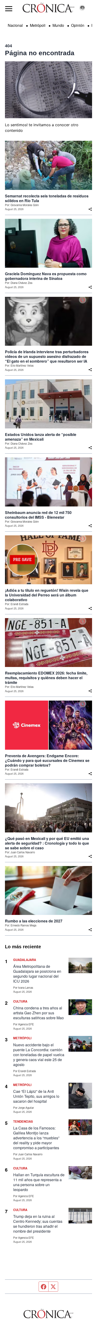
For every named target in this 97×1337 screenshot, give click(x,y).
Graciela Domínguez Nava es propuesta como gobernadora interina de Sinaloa (46, 276)
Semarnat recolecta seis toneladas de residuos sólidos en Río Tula (47, 198)
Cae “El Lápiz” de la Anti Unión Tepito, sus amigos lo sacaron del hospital (36, 1096)
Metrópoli (37, 25)
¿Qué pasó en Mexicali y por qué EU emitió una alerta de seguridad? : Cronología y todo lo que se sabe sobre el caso (47, 843)
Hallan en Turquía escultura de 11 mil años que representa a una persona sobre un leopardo (39, 1182)
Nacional (15, 25)
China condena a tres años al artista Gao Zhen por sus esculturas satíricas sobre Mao (38, 1012)
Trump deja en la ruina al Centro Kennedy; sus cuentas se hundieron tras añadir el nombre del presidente (37, 1224)
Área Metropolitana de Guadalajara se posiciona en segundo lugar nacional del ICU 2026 (37, 974)
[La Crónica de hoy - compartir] (90, 209)
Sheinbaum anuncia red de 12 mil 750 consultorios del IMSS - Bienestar (38, 515)
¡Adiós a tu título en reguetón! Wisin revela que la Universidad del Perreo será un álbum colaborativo (46, 595)
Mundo (58, 25)
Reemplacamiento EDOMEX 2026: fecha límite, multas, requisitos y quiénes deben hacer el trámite (46, 678)
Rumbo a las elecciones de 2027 (33, 921)
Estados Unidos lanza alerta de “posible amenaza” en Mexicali (40, 437)
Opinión (77, 25)
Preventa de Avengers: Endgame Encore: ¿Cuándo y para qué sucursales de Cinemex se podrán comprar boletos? (47, 760)
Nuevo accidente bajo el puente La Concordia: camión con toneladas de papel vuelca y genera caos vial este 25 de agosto (38, 1054)
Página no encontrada (39, 53)
